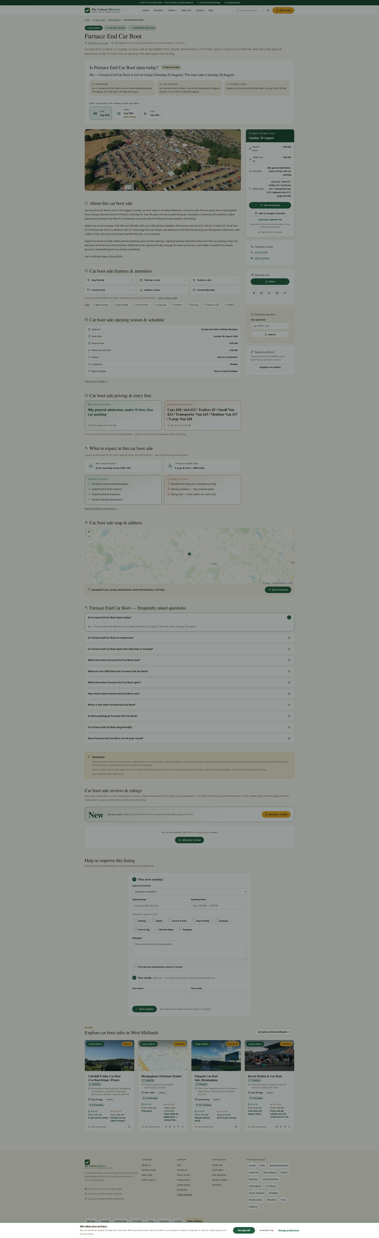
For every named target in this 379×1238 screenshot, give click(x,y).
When (172, 10)
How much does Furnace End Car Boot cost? (114, 693)
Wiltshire (271, 1199)
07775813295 (261, 252)
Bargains (187, 929)
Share (272, 281)
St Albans (271, 1186)
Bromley (253, 1179)
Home (146, 10)
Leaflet (267, 583)
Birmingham (269, 1172)
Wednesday (121, 1221)
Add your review (278, 814)
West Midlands (114, 20)
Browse (159, 10)
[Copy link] (284, 293)
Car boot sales (99, 20)
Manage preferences (288, 1230)
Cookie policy (183, 1184)
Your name (137, 988)
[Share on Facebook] (254, 293)
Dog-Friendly (202, 921)
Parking (194, 305)
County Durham (270, 1179)
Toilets (158, 921)
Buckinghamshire (279, 1165)
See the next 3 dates (96, 381)
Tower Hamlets (257, 1193)
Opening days (139, 899)
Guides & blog (149, 1169)
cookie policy (215, 1230)
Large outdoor (94, 28)
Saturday (164, 1221)
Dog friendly (122, 305)
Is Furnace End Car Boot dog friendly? (110, 727)
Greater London (220, 1179)
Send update (146, 1008)
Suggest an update (270, 367)
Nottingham (255, 1186)
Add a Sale (285, 10)
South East (217, 1165)
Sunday (178, 1221)
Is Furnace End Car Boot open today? (109, 617)
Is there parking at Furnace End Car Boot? (113, 716)
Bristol (284, 1172)
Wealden (273, 1193)
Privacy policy (183, 1179)
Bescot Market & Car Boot (265, 1076)
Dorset (252, 1165)
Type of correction (141, 885)
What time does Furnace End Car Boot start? (114, 660)
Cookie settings (184, 1194)
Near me (186, 10)
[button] (189, 554)
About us (146, 1165)
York (283, 1199)
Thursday (137, 1221)
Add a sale (147, 1175)
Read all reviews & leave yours (101, 508)
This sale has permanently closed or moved (159, 966)
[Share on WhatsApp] (269, 293)
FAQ (210, 10)
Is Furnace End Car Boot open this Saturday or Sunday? (120, 649)
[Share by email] (277, 293)
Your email (196, 988)
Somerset (254, 1172)
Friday (150, 1221)
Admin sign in (149, 1179)
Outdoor (179, 305)
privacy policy (86, 1233)
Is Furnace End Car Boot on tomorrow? (111, 637)
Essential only (267, 1230)
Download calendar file (270, 219)
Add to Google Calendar (272, 213)
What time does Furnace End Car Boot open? (114, 682)
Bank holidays (194, 1221)
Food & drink (142, 305)
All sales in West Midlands (272, 1031)
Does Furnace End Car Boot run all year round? (115, 738)
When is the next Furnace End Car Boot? (112, 704)
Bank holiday (102, 305)
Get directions (272, 205)
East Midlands (219, 1175)
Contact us (182, 1169)
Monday (91, 1221)
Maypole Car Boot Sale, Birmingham (206, 1078)
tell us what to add (168, 298)
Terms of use (183, 1175)
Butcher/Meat (166, 929)
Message (137, 938)
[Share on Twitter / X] (261, 293)
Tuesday (105, 1221)
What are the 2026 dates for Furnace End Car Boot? (118, 671)
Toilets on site (213, 305)
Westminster (255, 1199)
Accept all (244, 1230)
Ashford (253, 1206)
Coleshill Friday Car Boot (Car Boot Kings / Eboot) (104, 1078)
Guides (200, 10)
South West (217, 1169)
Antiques (223, 921)
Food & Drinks (179, 921)
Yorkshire (216, 1184)
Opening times (198, 899)
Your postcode (258, 319)
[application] (189, 556)
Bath (262, 1165)
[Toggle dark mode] (268, 10)
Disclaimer (182, 1189)
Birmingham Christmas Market (161, 1076)
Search (272, 334)
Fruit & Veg (143, 929)
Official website (262, 258)
